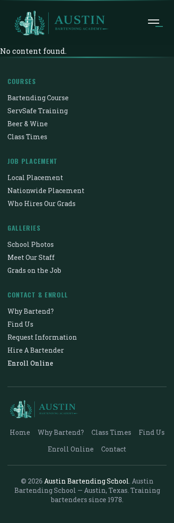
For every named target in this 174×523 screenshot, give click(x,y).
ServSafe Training (37, 110)
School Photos (30, 244)
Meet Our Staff (31, 257)
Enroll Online (30, 363)
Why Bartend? (30, 311)
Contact (113, 449)
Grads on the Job (34, 270)
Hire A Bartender (35, 350)
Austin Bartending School (86, 481)
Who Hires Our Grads (41, 203)
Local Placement (35, 177)
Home (20, 432)
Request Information (42, 337)
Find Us (20, 324)
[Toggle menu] (153, 23)
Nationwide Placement (45, 190)
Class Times (27, 136)
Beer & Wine (27, 123)
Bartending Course (38, 97)
